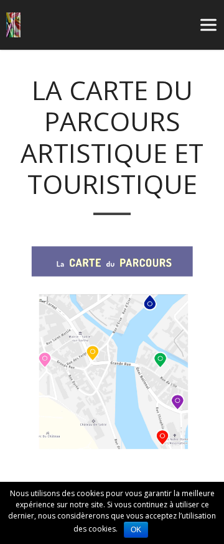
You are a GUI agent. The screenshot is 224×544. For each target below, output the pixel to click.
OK (136, 529)
